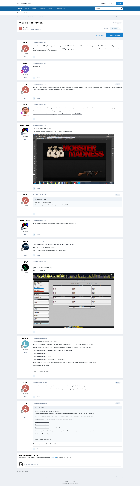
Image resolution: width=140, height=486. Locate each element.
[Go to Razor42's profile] (25, 246)
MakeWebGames (24, 3)
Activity (27, 8)
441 (26, 56)
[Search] (121, 8)
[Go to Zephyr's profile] (25, 267)
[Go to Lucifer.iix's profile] (25, 344)
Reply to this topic (115, 35)
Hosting (34, 8)
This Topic (114, 8)
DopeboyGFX (25, 125)
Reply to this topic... (32, 464)
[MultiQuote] (34, 57)
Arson (26, 27)
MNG (25, 63)
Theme (67, 481)
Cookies (73, 481)
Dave (25, 105)
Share (106, 28)
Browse (20, 8)
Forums (19, 12)
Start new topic (100, 35)
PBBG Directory (61, 8)
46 (26, 352)
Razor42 (25, 241)
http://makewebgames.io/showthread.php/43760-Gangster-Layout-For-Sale (53, 244)
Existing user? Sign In (107, 3)
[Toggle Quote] (35, 199)
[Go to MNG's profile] (25, 69)
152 (26, 139)
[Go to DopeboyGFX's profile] (25, 131)
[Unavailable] (73, 159)
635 (26, 77)
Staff (25, 12)
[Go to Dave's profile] (25, 110)
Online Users (32, 12)
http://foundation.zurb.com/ (40, 353)
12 (26, 276)
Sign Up (119, 3)
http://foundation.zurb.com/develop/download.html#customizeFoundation (52, 350)
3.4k (26, 119)
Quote (38, 57)
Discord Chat (51, 8)
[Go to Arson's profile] (20, 28)
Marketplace (42, 8)
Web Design (38, 29)
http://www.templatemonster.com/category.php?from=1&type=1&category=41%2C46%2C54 (57, 114)
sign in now (54, 457)
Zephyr (25, 262)
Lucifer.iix (25, 338)
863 (26, 255)
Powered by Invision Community (70, 483)
